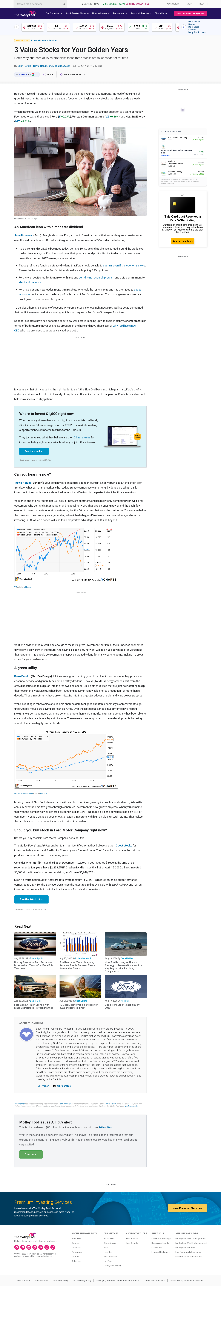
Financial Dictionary (161, 1252)
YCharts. (27, 587)
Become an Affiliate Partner (188, 1256)
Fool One (108, 1261)
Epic (105, 1247)
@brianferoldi (64, 1086)
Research (76, 1247)
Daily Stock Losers (197, 32)
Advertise (76, 1261)
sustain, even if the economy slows (124, 265)
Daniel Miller (127, 958)
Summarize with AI (73, 74)
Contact (76, 1256)
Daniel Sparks (37, 958)
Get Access (165, 155)
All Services (109, 1238)
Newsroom (77, 1252)
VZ (107, 116)
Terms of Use (23, 1280)
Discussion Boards (160, 1243)
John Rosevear (65, 1104)
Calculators (157, 1247)
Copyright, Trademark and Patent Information (117, 1280)
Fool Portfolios (110, 1256)
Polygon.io (48, 1256)
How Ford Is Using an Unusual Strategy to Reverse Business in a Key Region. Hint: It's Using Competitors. (123, 967)
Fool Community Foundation (188, 1252)
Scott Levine (81, 1001)
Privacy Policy (41, 1280)
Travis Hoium (22, 482)
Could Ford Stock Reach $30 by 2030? (122, 1006)
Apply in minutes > (182, 241)
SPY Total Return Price (23, 793)
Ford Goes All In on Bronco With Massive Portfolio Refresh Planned (33, 1006)
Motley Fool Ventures (185, 1247)
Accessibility (173, 4)
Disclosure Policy (60, 1280)
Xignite (37, 1256)
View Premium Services (187, 1208)
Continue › (31, 1154)
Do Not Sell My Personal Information (187, 1280)
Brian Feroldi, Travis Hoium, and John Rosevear (44, 66)
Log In (189, 4)
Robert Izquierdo (83, 958)
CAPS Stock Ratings (161, 1238)
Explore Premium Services (44, 40)
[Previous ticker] (16, 27)
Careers (76, 1243)
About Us (76, 1238)
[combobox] (40, 4)
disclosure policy (131, 1106)
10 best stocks (81, 437)
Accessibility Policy (82, 1280)
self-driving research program (96, 277)
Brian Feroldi (22, 676)
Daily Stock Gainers (193, 28)
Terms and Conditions (154, 1280)
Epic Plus (108, 1252)
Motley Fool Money (112, 1265)
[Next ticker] (183, 27)
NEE (17, 121)
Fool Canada (132, 1243)
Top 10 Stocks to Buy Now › (190, 13)
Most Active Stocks (194, 22)
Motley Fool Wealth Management (191, 1243)
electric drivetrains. (30, 282)
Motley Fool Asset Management (190, 1238)
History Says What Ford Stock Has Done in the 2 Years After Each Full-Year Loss (33, 965)
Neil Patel (125, 1001)
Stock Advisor (110, 1243)
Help (202, 4)
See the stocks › (34, 451)
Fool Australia (132, 1238)
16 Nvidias (105, 1127)
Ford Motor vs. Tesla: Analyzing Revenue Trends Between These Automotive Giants (77, 965)
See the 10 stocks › (31, 899)
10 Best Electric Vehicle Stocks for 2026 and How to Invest (79, 1006)
